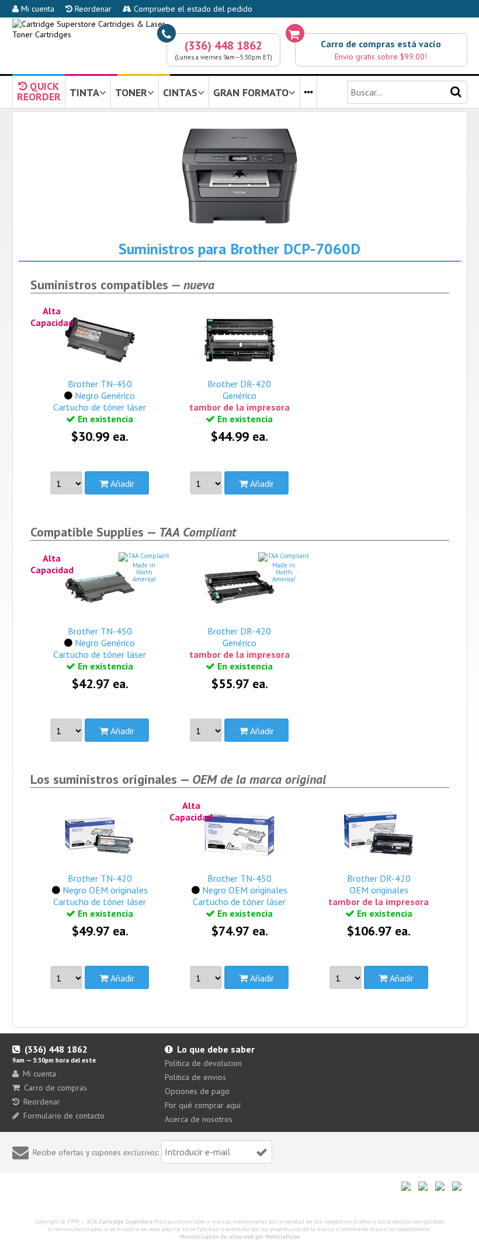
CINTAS (180, 92)
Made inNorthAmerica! (144, 572)
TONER (131, 92)
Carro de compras (55, 1087)
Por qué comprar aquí (203, 1105)
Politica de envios (195, 1077)
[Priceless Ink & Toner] (239, 29)
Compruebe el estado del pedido (191, 8)
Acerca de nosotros (198, 1119)
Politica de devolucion (203, 1063)
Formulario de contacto (64, 1115)
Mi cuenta (36, 8)
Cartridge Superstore (125, 1221)
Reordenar (92, 8)
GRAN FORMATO (251, 92)
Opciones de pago (197, 1091)
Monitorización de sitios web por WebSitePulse (240, 1236)
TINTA (84, 92)
